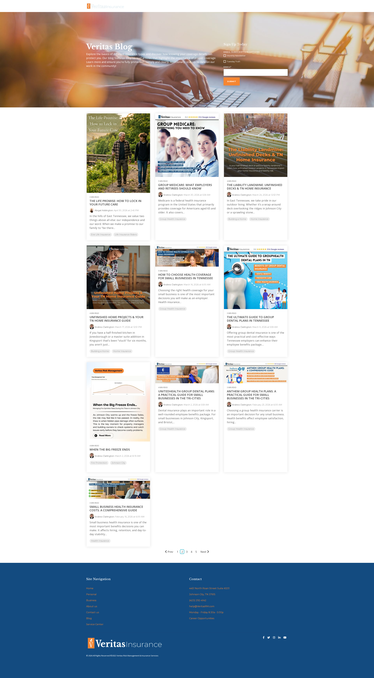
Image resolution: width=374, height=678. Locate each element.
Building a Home (237, 219)
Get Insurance (139, 6)
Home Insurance (259, 219)
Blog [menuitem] (89, 618)
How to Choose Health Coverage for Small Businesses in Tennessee (185, 276)
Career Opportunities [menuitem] (201, 618)
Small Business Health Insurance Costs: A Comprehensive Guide (116, 508)
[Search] (282, 6)
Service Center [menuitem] (94, 624)
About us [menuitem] (91, 606)
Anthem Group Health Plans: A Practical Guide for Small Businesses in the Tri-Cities (251, 394)
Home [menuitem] (89, 588)
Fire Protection (99, 463)
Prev (170, 551)
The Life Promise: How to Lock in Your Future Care (115, 202)
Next (203, 551)
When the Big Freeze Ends (110, 449)
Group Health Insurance (172, 219)
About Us (157, 6)
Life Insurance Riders (126, 234)
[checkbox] (256, 58)
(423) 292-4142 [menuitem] (197, 600)
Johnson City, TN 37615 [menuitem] (202, 594)
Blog (169, 6)
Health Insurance (100, 541)
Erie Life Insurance (100, 234)
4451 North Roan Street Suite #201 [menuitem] (209, 588)
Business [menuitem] (91, 600)
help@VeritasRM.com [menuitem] (201, 606)
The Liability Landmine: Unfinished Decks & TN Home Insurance (254, 186)
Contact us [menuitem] (92, 612)
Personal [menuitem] (91, 594)
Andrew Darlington (173, 195)
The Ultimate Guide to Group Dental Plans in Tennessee (250, 319)
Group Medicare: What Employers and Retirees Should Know (185, 186)
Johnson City (118, 463)
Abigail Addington (104, 210)
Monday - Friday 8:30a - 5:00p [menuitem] (206, 612)
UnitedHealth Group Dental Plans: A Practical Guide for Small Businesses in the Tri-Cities (186, 394)
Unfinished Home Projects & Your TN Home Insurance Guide (116, 319)
